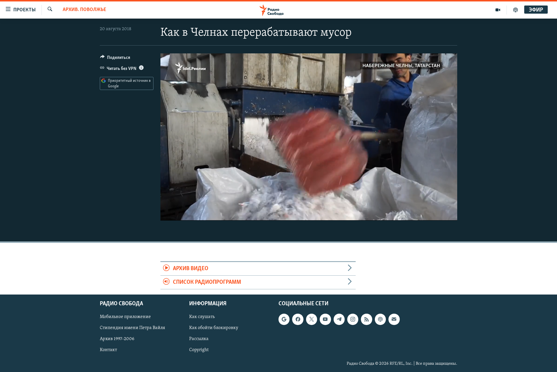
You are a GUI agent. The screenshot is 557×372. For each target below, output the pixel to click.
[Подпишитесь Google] (284, 319)
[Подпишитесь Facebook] (297, 319)
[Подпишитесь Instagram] (352, 319)
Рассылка (199, 339)
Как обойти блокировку (213, 328)
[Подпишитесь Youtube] (325, 319)
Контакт (108, 350)
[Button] (115, 58)
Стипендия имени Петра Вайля (132, 328)
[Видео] (498, 10)
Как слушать (202, 317)
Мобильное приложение (125, 317)
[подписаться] (393, 319)
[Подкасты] (380, 319)
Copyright (199, 350)
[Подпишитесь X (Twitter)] (311, 319)
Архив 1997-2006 (117, 339)
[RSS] (366, 319)
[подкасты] (515, 10)
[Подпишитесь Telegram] (339, 319)
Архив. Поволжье (84, 9)
